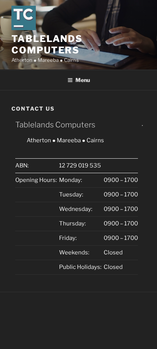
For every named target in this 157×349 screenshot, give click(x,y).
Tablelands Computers (47, 44)
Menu (82, 80)
